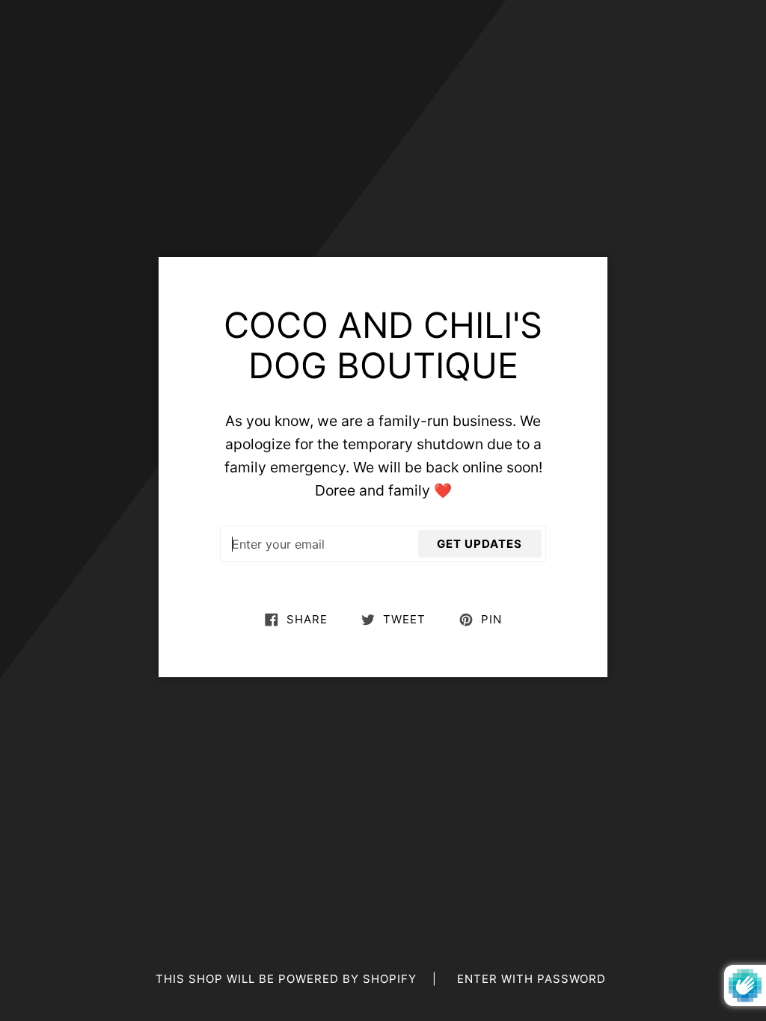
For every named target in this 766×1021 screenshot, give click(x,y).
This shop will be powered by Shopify (288, 979)
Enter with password (531, 979)
